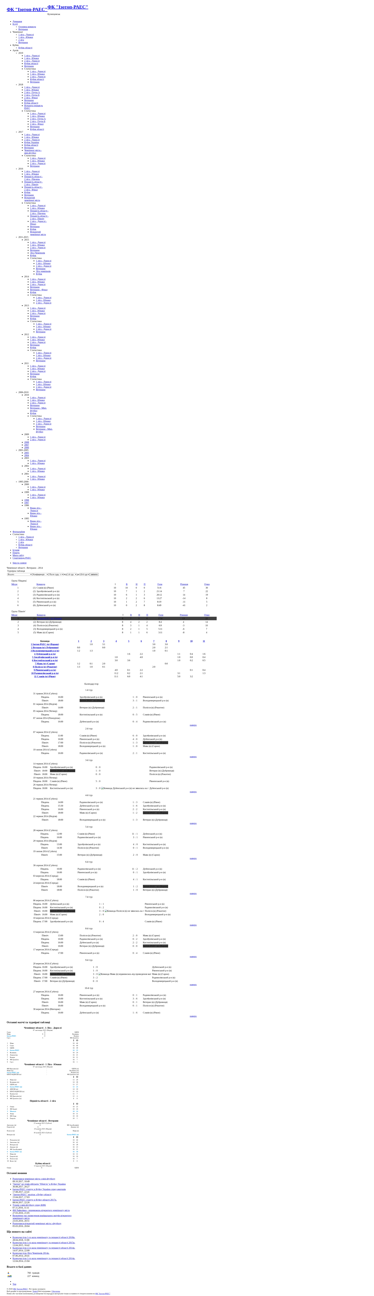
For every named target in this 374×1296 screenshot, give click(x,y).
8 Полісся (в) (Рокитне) (45, 667)
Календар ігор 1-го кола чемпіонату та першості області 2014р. (44, 1258)
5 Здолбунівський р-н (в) (45, 657)
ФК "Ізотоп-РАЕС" (20, 1289)
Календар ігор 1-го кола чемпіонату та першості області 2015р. (44, 1242)
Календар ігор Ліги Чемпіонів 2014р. (31, 1253)
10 (191, 641)
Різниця (184, 584)
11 (204, 641)
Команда (41, 584)
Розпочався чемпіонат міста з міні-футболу (34, 1179)
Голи (159, 584)
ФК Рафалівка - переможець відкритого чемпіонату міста (41, 1210)
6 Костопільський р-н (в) (45, 660)
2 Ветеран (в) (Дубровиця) (45, 647)
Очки (207, 584)
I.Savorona (56, 1291)
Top (14, 1284)
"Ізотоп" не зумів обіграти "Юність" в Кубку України (39, 1184)
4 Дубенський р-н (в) (45, 654)
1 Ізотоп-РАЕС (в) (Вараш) (45, 644)
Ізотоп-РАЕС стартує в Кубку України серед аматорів (39, 1189)
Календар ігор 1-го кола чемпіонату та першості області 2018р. (44, 1237)
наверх (193, 725)
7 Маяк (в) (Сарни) (45, 663)
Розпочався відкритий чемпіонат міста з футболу (37, 1223)
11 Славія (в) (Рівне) (45, 676)
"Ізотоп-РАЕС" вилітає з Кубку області (32, 1194)
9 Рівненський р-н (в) (45, 670)
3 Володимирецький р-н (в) (45, 650)
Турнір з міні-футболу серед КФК (29, 1205)
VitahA (35, 1291)
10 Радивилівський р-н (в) (45, 673)
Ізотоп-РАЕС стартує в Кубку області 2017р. (35, 1200)
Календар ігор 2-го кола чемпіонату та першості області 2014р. (44, 1248)
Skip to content (19, 563)
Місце (14, 584)
